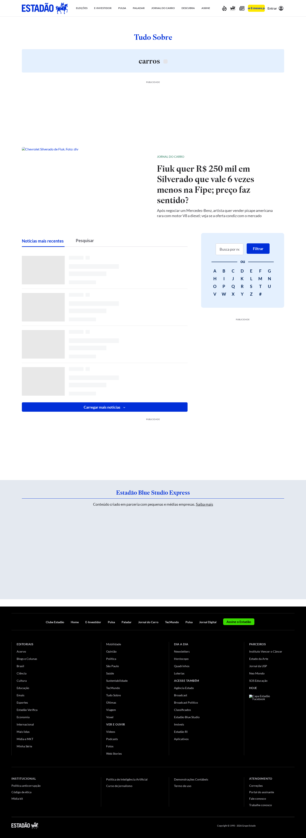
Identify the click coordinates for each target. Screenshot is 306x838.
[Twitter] (272, 825)
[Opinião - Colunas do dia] (232, 8)
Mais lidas (23, 731)
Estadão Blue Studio (187, 717)
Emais (20, 695)
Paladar (127, 622)
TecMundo (172, 622)
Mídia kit (17, 798)
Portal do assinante (261, 792)
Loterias (179, 673)
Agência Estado (184, 688)
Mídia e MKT (25, 739)
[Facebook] (263, 825)
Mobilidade (113, 644)
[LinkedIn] (293, 825)
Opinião (111, 651)
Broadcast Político (186, 702)
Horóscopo (181, 658)
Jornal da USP (258, 666)
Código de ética (21, 792)
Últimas (111, 702)
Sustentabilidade (117, 680)
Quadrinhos (181, 666)
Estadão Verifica (27, 710)
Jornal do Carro (170, 156)
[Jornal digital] (242, 8)
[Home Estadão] (45, 8)
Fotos (109, 746)
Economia (23, 717)
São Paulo (112, 666)
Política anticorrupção (26, 785)
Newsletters (182, 651)
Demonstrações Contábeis (191, 779)
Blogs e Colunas (27, 658)
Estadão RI (181, 731)
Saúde (110, 673)
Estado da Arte (258, 658)
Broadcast (180, 695)
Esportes (22, 702)
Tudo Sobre (113, 695)
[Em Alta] (224, 8)
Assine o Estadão (238, 622)
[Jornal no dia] (266, 723)
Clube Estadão (55, 622)
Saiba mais (204, 504)
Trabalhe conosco (260, 805)
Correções (256, 785)
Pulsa (111, 622)
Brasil (20, 666)
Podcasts (112, 739)
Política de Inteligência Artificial (127, 779)
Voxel (109, 717)
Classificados (182, 710)
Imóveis (179, 724)
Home (75, 622)
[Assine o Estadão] (256, 8)
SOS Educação (258, 680)
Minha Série (24, 746)
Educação (23, 688)
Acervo (21, 651)
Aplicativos (181, 739)
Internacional (25, 724)
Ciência (21, 673)
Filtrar (258, 248)
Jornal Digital (207, 622)
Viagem (111, 710)
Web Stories (114, 753)
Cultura (22, 680)
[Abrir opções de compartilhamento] (274, 156)
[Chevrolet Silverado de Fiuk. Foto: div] (86, 186)
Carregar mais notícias (102, 407)
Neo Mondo (257, 673)
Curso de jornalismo (119, 786)
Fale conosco (257, 798)
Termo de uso (182, 786)
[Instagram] (283, 825)
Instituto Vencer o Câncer (265, 651)
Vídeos (110, 731)
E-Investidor (93, 622)
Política (111, 658)
